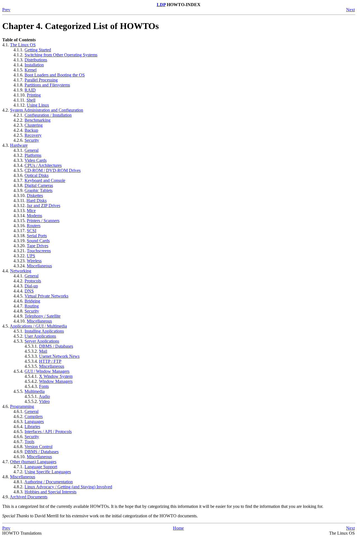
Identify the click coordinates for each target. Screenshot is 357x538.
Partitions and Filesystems (47, 85)
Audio (44, 396)
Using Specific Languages (48, 471)
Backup (31, 130)
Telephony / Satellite (43, 316)
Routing (32, 306)
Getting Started (38, 49)
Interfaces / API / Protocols (48, 431)
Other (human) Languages (33, 461)
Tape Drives (37, 245)
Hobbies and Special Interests (50, 491)
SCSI (31, 230)
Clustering (34, 125)
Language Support (41, 466)
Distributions (36, 59)
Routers (33, 225)
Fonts (44, 386)
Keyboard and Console (45, 180)
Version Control (38, 446)
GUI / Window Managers (47, 371)
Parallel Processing (41, 80)
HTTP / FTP (50, 361)
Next (350, 9)
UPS (31, 255)
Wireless (34, 260)
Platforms (33, 155)
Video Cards (36, 160)
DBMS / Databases (56, 346)
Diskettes (35, 195)
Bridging (32, 301)
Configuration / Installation (48, 115)
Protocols (33, 280)
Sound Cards (38, 240)
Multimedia (35, 391)
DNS (29, 291)
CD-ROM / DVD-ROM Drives (53, 170)
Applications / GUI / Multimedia (38, 326)
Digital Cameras (39, 185)
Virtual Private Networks (46, 296)
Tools (29, 441)
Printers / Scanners (43, 220)
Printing (34, 95)
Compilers (34, 416)
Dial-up (31, 286)
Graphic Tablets (38, 190)
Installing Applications (44, 331)
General (31, 150)
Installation (34, 65)
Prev (6, 9)
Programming (22, 406)
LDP (161, 4)
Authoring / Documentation (48, 481)
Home (178, 528)
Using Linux (38, 105)
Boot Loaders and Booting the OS (55, 75)
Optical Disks (37, 175)
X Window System (56, 376)
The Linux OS (23, 44)
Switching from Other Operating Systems (61, 54)
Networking (20, 270)
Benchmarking (37, 120)
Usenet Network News (59, 356)
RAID (30, 90)
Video (44, 401)
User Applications (40, 336)
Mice (31, 210)
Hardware (19, 145)
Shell (30, 100)
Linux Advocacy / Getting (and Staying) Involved (68, 486)
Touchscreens (39, 250)
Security (32, 140)
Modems (34, 215)
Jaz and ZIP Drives (43, 205)
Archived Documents (28, 496)
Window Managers (56, 381)
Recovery (33, 135)
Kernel (31, 70)
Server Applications (42, 341)
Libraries (32, 426)
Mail (43, 351)
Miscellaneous (39, 265)
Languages (34, 421)
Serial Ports (37, 235)
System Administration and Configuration (46, 110)
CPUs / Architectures (43, 165)
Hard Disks (36, 200)
